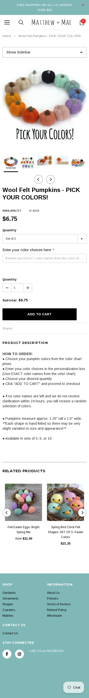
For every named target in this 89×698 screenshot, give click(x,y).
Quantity (9, 230)
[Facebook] (6, 654)
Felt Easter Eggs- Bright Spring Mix (23, 529)
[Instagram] (19, 654)
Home (6, 36)
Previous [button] (38, 179)
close (83, 5)
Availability (11, 210)
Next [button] (50, 179)
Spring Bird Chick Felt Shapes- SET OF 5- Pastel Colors (65, 532)
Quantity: (9, 279)
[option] (44, 104)
